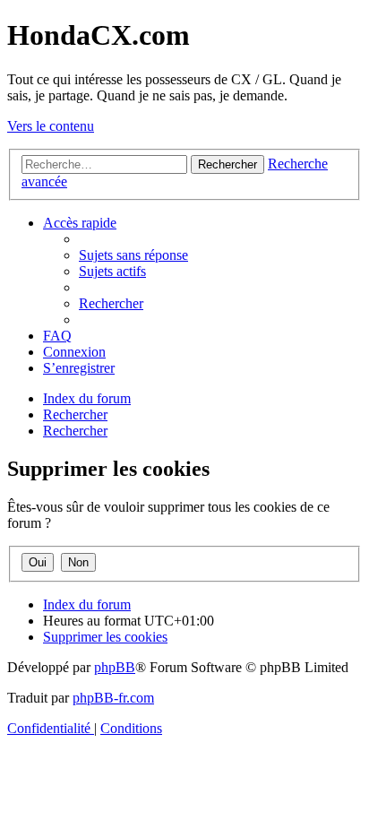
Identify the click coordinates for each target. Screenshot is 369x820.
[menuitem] (133, 255)
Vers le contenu (50, 126)
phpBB (114, 667)
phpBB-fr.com (113, 697)
